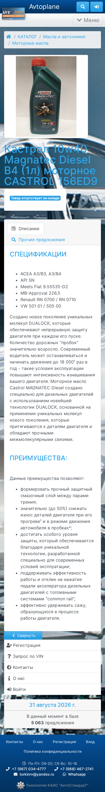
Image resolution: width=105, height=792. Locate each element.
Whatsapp (76, 774)
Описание (28, 228)
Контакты (14, 742)
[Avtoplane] (13, 13)
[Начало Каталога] (9, 36)
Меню (90, 20)
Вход (90, 742)
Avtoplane (44, 6)
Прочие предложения (41, 239)
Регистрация (64, 742)
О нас (38, 742)
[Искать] (82, 7)
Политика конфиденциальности (53, 751)
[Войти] (96, 7)
